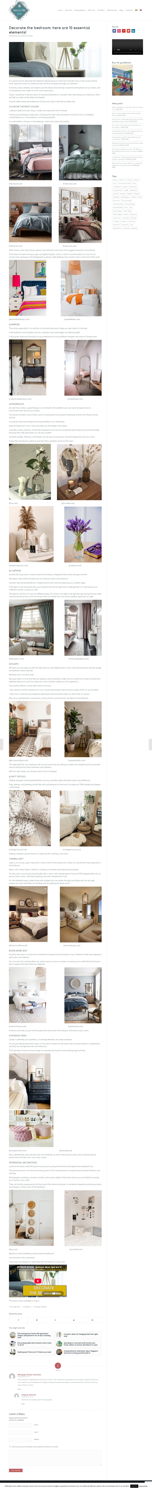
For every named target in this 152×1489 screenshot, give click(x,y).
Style (131, 224)
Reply (19, 1389)
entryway (122, 193)
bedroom (129, 180)
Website (36, 1439)
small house (116, 224)
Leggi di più (143, 1486)
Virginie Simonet (41, 1307)
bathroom (122, 180)
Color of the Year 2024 (124, 183)
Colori (114, 183)
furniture (134, 197)
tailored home (117, 228)
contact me (59, 1262)
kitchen (126, 214)
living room (133, 214)
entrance (115, 193)
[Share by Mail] (92, 1320)
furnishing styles (125, 197)
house (126, 207)
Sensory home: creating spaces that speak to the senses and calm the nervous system (127, 120)
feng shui (129, 193)
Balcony (115, 180)
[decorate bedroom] (55, 59)
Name (36, 1425)
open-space (126, 218)
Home (140, 197)
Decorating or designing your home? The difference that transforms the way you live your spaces (126, 150)
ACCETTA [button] (134, 1486)
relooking (115, 221)
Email (36, 1432)
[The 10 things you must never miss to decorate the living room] (1, 744)
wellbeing (134, 228)
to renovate (126, 228)
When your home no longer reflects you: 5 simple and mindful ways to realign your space (127, 164)
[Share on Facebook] (18, 1320)
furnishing (116, 197)
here (64, 876)
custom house (133, 186)
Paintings (133, 218)
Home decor (116, 200)
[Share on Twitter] (37, 1320)
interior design (14, 36)
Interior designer (26, 36)
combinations (117, 186)
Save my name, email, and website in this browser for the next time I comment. (35, 1447)
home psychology (118, 204)
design (126, 190)
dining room (133, 190)
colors (134, 183)
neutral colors (117, 218)
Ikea (131, 207)
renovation (123, 221)
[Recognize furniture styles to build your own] (150, 744)
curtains (125, 186)
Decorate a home (118, 190)
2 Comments (27, 1307)
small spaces (125, 224)
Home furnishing (126, 200)
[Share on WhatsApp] (55, 1320)
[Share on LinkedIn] (74, 1320)
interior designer (117, 214)
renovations (131, 221)
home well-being (117, 207)
